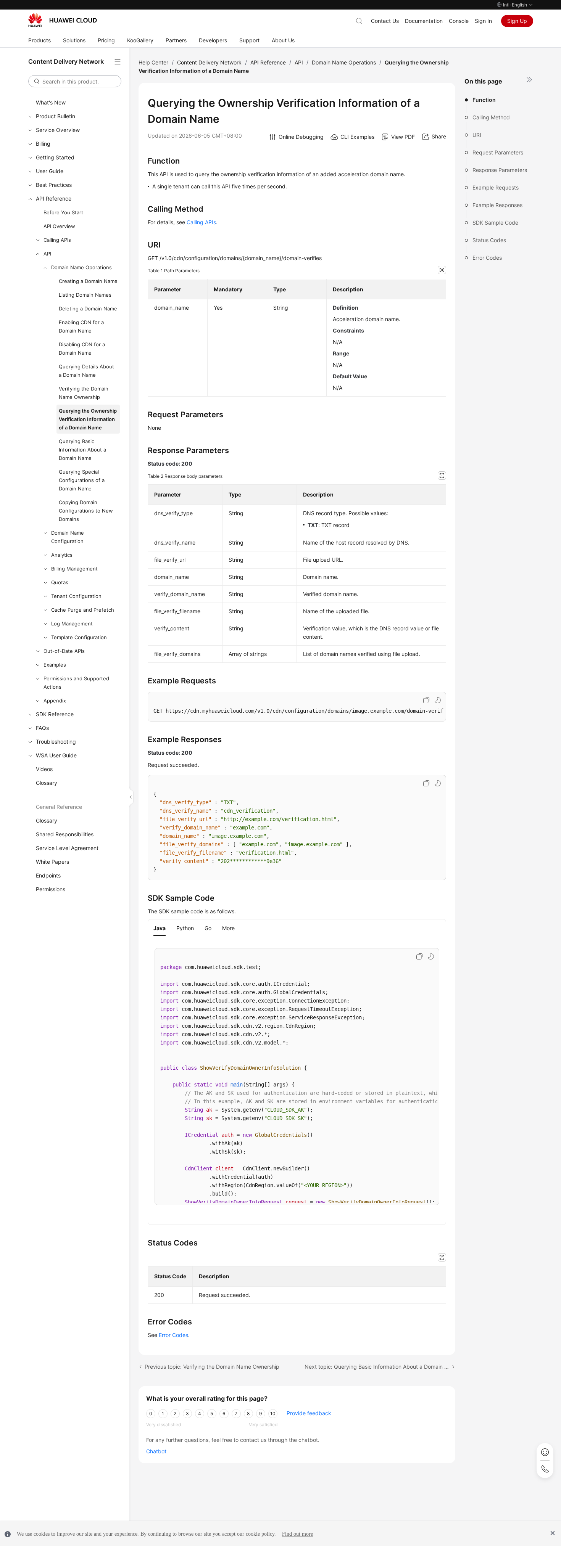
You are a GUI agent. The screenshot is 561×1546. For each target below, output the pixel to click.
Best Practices (54, 185)
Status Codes (489, 240)
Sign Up (517, 21)
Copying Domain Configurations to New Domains (86, 510)
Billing (43, 143)
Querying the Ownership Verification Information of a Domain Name (88, 419)
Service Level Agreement (67, 848)
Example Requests (495, 187)
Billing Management (74, 569)
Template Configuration (79, 637)
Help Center (153, 62)
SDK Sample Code (495, 222)
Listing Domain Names (85, 295)
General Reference (59, 807)
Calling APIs (57, 240)
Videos (44, 769)
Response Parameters (499, 170)
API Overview (59, 226)
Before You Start (63, 212)
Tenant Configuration (76, 596)
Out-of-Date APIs (64, 651)
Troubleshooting (56, 741)
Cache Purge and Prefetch (82, 610)
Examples (55, 665)
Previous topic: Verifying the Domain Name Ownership (212, 1366)
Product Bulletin (55, 116)
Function (484, 99)
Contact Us (385, 21)
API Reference (53, 198)
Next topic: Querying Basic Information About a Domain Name (380, 1366)
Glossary (46, 782)
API (47, 254)
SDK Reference (55, 714)
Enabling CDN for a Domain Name (81, 326)
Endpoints (48, 875)
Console (459, 21)
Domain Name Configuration (67, 537)
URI (476, 135)
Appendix (55, 700)
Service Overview (58, 130)
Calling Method (491, 117)
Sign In (483, 21)
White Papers (52, 861)
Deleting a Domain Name (88, 308)
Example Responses (497, 205)
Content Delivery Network (209, 62)
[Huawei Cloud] (62, 20)
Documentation (424, 21)
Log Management (72, 623)
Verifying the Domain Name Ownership (83, 393)
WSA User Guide (56, 755)
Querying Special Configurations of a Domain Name (82, 480)
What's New (51, 102)
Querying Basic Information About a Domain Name (82, 449)
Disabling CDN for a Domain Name (82, 348)
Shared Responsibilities (65, 834)
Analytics (62, 555)
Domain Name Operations (81, 267)
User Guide (49, 171)
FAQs (42, 728)
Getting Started (55, 157)
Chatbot (156, 1451)
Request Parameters (497, 152)
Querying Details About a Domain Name (86, 370)
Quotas (59, 582)
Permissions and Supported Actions (76, 682)
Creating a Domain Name (88, 281)
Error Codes (487, 257)
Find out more (297, 1534)
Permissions (50, 889)
